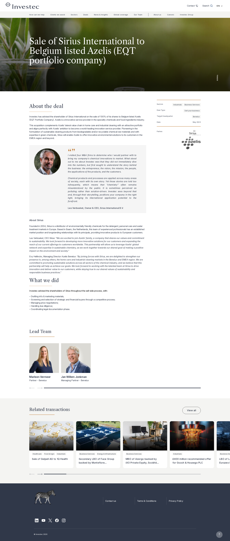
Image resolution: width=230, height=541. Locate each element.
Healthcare (37, 454)
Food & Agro (49, 454)
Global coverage (121, 15)
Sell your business (192, 111)
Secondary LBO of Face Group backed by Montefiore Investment (96, 463)
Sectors (74, 15)
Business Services (192, 105)
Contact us (110, 501)
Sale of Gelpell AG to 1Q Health (50, 459)
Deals (85, 15)
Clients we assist (57, 15)
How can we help (36, 15)
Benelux (196, 117)
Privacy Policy (176, 501)
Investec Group (186, 15)
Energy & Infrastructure (106, 454)
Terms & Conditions (146, 501)
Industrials (177, 105)
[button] (40, 474)
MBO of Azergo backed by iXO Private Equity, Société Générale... (141, 463)
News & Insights (101, 15)
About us (157, 15)
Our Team (138, 15)
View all (191, 410)
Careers (170, 15)
